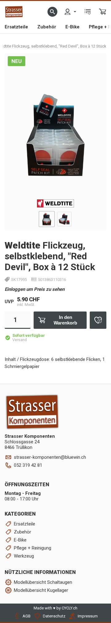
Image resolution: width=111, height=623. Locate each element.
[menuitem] (70, 12)
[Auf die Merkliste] (98, 320)
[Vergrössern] (94, 64)
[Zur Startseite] (14, 12)
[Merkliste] (87, 12)
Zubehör (46, 27)
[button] (52, 12)
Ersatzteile (16, 27)
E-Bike (72, 27)
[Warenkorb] (102, 12)
